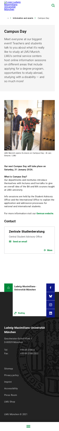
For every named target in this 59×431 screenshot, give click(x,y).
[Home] (8, 287)
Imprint (8, 382)
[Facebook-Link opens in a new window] (50, 287)
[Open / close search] (53, 5)
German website (44, 213)
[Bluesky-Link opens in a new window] (50, 296)
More (49, 250)
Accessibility (11, 388)
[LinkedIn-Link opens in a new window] (50, 313)
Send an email (20, 241)
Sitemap (8, 368)
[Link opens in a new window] (29, 299)
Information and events (23, 18)
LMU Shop (9, 401)
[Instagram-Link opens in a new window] (50, 304)
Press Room (10, 395)
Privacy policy (11, 375)
